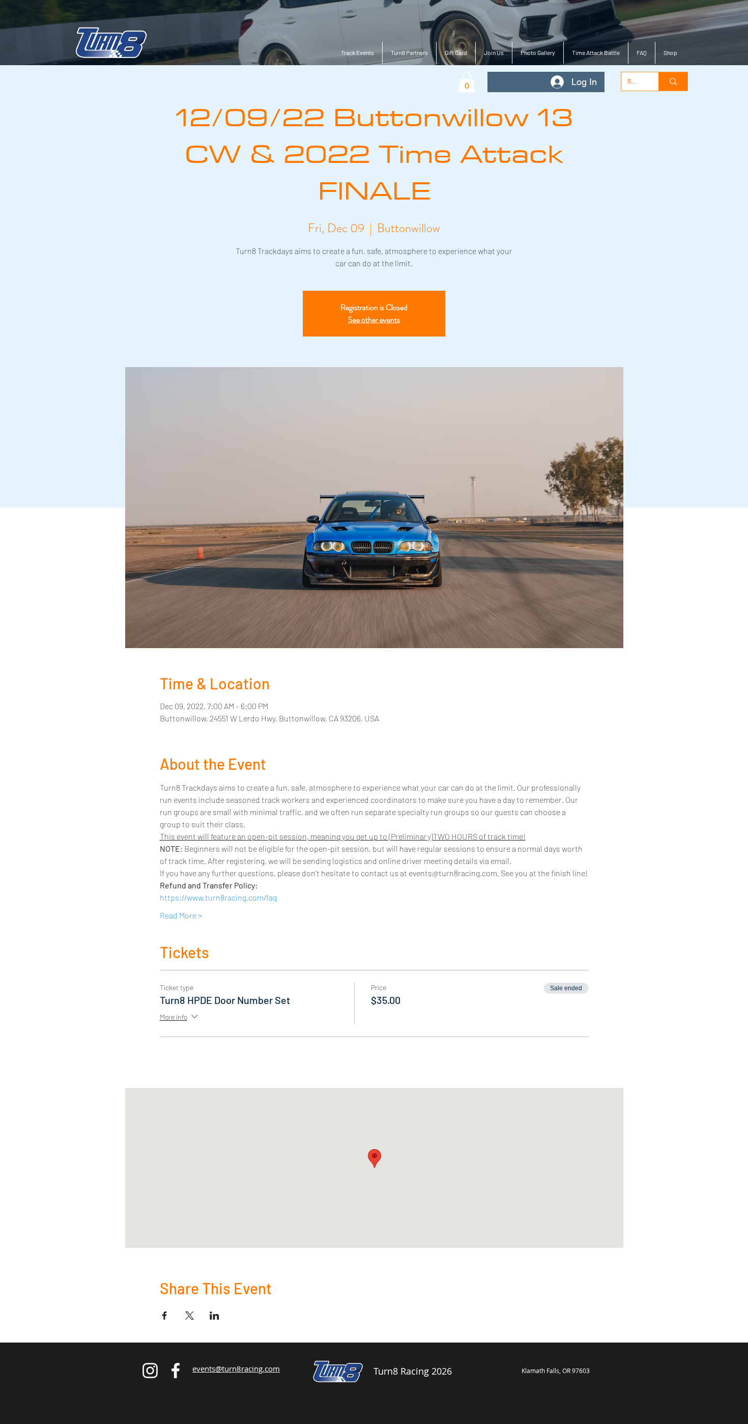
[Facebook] (175, 1370)
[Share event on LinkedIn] (214, 1315)
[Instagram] (150, 1370)
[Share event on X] (189, 1315)
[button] (466, 82)
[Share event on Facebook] (164, 1315)
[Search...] (672, 81)
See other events (374, 319)
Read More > (181, 915)
